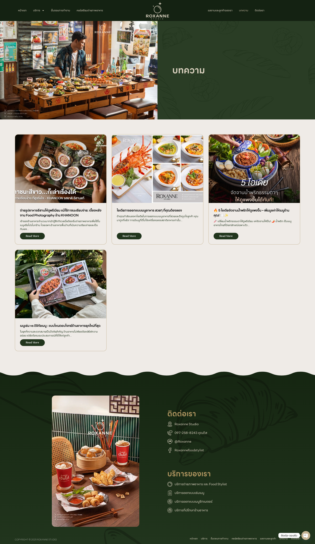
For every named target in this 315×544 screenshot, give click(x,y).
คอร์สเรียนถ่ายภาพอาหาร (90, 10)
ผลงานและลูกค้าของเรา (220, 10)
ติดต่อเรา (259, 10)
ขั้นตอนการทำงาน (60, 10)
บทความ (243, 10)
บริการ (36, 10)
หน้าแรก (22, 10)
